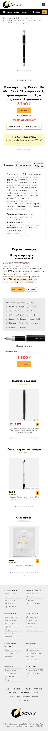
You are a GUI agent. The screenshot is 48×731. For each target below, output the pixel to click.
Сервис (36, 693)
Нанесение (15, 696)
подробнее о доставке (24, 142)
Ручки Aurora (10, 590)
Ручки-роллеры (9, 600)
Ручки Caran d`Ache (10, 645)
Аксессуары (8, 633)
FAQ (7, 689)
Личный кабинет (30, 696)
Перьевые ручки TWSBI (34, 670)
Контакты (24, 700)
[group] (24, 49)
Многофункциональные (34, 653)
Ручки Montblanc (34, 590)
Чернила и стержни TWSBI (33, 674)
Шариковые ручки (11, 597)
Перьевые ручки (10, 593)
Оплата (12, 693)
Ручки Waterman (33, 614)
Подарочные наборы (11, 630)
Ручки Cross (9, 667)
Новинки (17, 689)
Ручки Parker (10, 614)
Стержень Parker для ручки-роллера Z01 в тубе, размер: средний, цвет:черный (24, 498)
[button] (17, 70)
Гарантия (38, 689)
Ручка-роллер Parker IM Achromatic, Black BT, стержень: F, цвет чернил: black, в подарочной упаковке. (24, 430)
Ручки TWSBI (31, 667)
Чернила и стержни (11, 606)
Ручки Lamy (31, 643)
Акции (27, 689)
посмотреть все (24, 384)
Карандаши (8, 603)
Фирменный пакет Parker (24, 565)
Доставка (24, 693)
